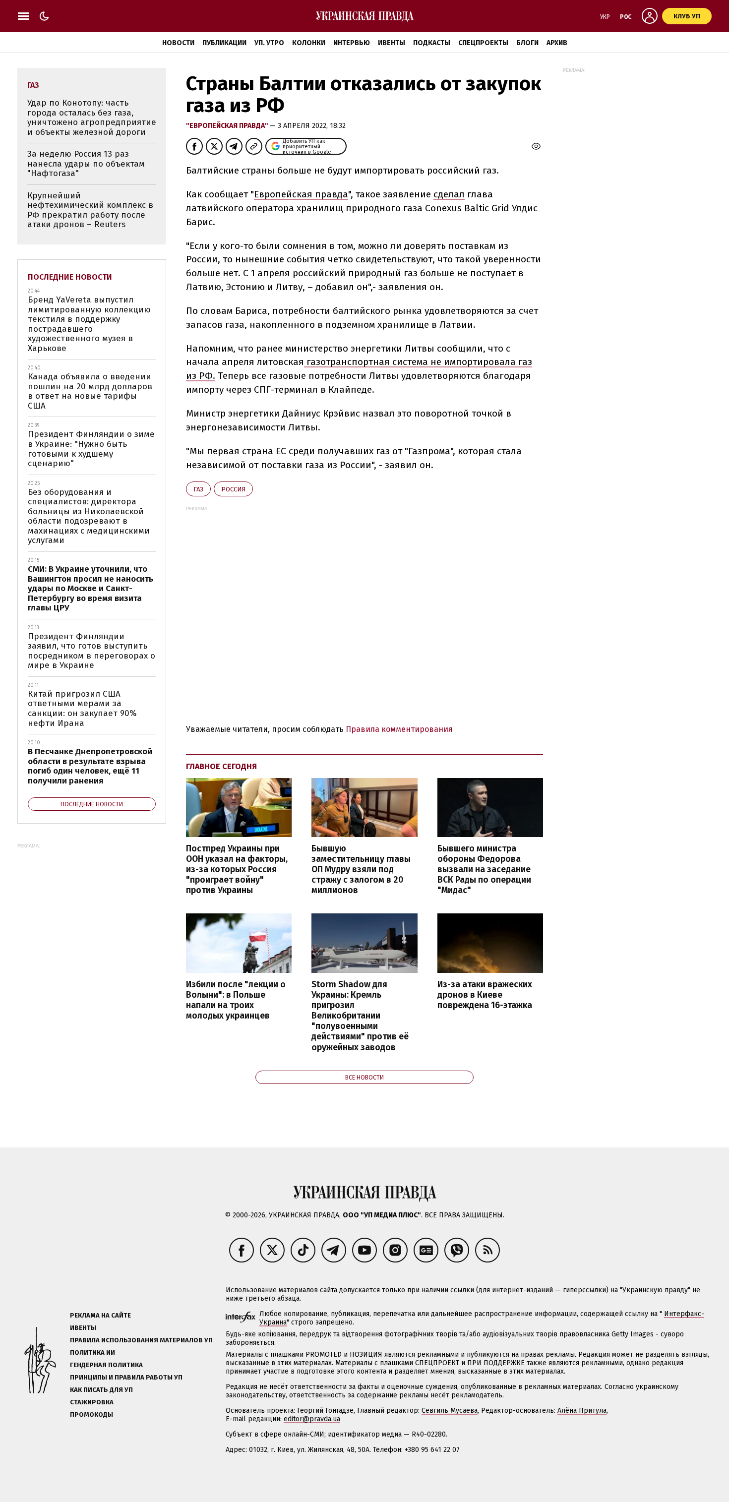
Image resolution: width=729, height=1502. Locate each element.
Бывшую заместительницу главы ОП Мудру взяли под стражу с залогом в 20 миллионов (361, 869)
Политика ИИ (92, 1352)
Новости (178, 43)
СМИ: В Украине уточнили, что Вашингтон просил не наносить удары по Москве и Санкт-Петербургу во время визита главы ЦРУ (90, 588)
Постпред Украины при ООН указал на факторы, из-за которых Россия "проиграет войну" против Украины (237, 869)
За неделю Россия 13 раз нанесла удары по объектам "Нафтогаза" (86, 164)
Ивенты (391, 43)
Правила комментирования (399, 729)
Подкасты (431, 43)
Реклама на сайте (100, 1315)
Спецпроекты (483, 43)
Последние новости (70, 277)
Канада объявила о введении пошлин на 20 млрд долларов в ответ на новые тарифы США (90, 391)
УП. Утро (269, 43)
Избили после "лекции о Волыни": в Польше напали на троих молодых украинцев (236, 1000)
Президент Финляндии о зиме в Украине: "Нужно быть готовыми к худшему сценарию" (91, 449)
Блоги (527, 43)
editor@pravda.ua (312, 1419)
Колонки (308, 43)
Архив (557, 43)
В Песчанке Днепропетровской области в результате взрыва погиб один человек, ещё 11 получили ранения (90, 766)
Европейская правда (301, 194)
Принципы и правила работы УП (126, 1377)
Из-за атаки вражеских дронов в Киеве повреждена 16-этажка (484, 995)
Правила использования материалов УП (141, 1340)
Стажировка (92, 1402)
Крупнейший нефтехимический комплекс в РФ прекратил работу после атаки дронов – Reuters (90, 210)
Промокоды (91, 1414)
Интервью (351, 43)
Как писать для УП (101, 1389)
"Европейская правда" (228, 125)
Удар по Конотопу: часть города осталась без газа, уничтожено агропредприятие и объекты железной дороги (91, 117)
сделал (449, 194)
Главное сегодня (221, 766)
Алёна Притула (582, 1410)
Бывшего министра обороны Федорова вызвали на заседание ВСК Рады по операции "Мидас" (484, 869)
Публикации (224, 43)
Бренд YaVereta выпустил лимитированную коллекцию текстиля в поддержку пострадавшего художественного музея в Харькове (89, 324)
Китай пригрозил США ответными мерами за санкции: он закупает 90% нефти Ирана (82, 708)
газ (198, 489)
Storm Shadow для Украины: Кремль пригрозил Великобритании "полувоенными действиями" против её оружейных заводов (360, 1016)
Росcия (233, 489)
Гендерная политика (106, 1365)
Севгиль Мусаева (450, 1410)
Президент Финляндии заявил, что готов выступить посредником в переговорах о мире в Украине (91, 651)
